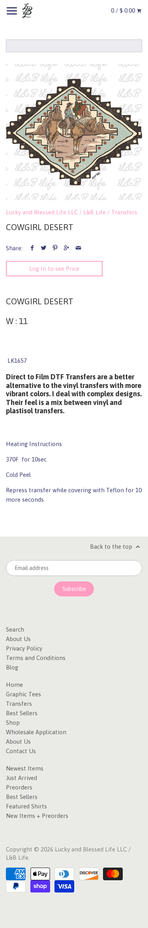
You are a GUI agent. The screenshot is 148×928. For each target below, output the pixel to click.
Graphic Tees (23, 694)
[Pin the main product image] (55, 248)
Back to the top (112, 546)
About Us (18, 639)
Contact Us (21, 751)
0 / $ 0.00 (124, 10)
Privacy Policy (24, 648)
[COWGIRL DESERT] (74, 132)
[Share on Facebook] (32, 248)
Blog (12, 667)
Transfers (124, 212)
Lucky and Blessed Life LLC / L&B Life (56, 212)
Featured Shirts (26, 806)
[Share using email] (78, 248)
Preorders (19, 787)
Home (14, 684)
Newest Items (24, 768)
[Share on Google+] (66, 248)
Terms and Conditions (36, 657)
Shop (13, 722)
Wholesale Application (36, 732)
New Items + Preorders (37, 815)
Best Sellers (21, 713)
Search (15, 629)
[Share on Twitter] (43, 248)
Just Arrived (21, 777)
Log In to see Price (54, 268)
